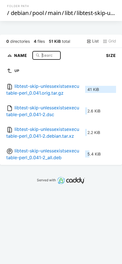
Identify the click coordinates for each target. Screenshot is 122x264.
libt (69, 13)
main (54, 13)
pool (38, 13)
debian (20, 13)
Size (111, 55)
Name (21, 55)
